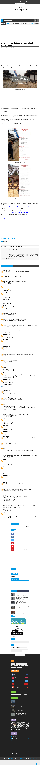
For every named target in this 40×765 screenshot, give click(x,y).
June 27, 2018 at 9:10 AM (7, 290)
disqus (20, 266)
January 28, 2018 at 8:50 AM (7, 277)
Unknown (5, 279)
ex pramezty (5, 270)
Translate (15, 695)
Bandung (13, 647)
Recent (14, 590)
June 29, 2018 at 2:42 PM (7, 297)
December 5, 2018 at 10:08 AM (8, 395)
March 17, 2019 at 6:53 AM (7, 473)
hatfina (4, 442)
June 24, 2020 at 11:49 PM (7, 510)
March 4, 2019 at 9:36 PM (7, 464)
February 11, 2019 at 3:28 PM (8, 444)
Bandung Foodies (19, 647)
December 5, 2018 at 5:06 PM (8, 400)
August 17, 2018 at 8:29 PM (7, 303)
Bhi (3, 305)
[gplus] (24, 1)
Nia (3, 466)
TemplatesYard (11, 758)
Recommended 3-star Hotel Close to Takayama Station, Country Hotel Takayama (22, 602)
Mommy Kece (5, 292)
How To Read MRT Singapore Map (21, 713)
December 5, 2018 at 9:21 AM (8, 388)
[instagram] (20, 1)
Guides (25, 647)
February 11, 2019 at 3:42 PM (8, 451)
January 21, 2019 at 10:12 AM (8, 429)
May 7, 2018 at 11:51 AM (7, 283)
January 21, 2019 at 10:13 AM (8, 434)
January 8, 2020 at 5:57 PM (7, 501)
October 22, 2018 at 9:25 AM (8, 332)
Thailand (25, 649)
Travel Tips (14, 667)
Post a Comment (5, 519)
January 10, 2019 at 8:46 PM (7, 423)
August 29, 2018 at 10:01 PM (8, 321)
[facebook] (18, 1)
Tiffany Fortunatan (6, 384)
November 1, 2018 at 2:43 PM (8, 351)
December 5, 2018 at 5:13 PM (8, 410)
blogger (7, 266)
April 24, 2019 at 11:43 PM (7, 486)
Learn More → (13, 730)
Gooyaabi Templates (23, 758)
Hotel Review (14, 649)
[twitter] (22, 1)
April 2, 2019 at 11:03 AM (7, 480)
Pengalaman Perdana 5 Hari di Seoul (8, 238)
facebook (32, 266)
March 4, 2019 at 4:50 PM (7, 457)
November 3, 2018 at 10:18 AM (8, 363)
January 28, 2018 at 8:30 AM (7, 272)
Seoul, (13, 47)
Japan (21, 23)
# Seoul (5, 241)
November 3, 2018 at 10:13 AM (8, 356)
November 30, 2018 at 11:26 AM (8, 382)
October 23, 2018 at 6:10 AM (8, 337)
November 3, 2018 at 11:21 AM (8, 370)
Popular (20, 590)
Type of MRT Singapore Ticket (20, 709)
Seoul (5, 40)
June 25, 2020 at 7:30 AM (7, 517)
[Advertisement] (20, 15)
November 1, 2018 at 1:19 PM (8, 344)
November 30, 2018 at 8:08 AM (8, 377)
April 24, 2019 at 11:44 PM (7, 491)
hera (4, 482)
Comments (26, 590)
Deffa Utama (5, 275)
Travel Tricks (19, 667)
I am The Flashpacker (33, 758)
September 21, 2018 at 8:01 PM (8, 326)
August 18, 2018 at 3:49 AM (7, 310)
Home (2, 40)
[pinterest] (26, 1)
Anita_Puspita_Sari (6, 397)
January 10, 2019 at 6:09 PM (7, 416)
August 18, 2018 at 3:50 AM (7, 315)
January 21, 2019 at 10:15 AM (8, 440)
